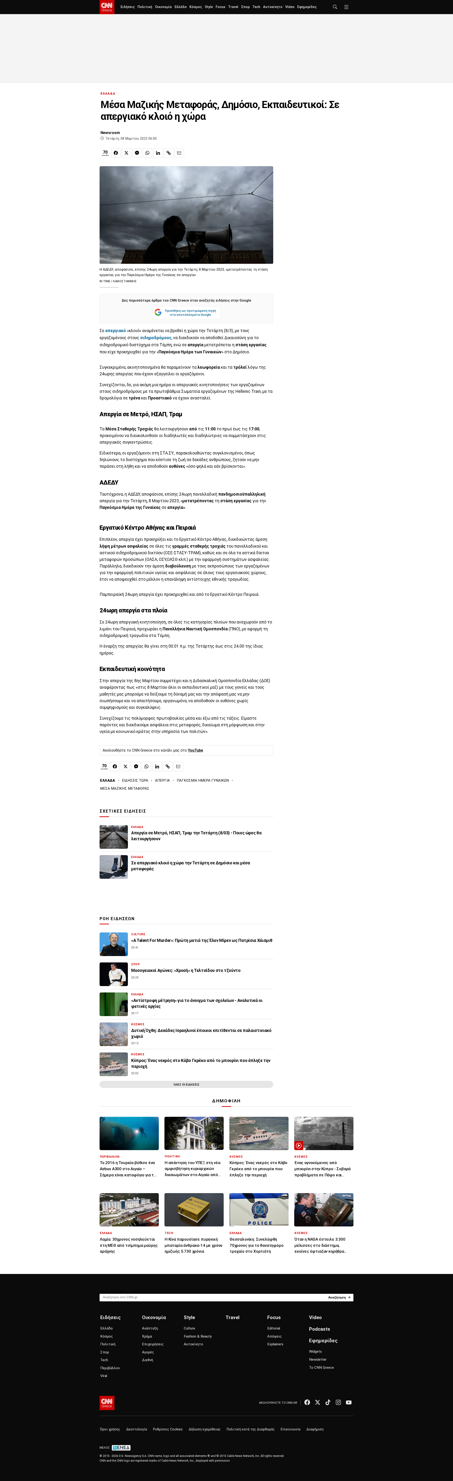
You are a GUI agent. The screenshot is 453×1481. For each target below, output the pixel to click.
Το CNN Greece (321, 1367)
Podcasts (319, 1329)
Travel (233, 7)
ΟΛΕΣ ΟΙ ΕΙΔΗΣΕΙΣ (186, 1084)
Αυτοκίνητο (272, 7)
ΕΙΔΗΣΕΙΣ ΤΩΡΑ (135, 780)
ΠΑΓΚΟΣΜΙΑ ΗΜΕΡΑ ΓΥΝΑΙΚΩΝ (203, 780)
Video (289, 7)
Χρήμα (147, 1336)
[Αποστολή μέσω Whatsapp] (147, 153)
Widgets (315, 1351)
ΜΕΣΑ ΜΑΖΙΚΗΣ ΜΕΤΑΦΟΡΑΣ (124, 788)
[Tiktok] (328, 1402)
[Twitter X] (317, 1402)
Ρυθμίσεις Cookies (168, 1429)
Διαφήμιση (314, 1429)
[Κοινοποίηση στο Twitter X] (126, 153)
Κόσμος (195, 7)
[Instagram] (338, 1402)
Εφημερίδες (307, 7)
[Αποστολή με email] (179, 153)
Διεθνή (147, 1360)
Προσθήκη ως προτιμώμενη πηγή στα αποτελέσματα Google (190, 313)
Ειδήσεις (128, 7)
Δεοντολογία (136, 1429)
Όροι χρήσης (110, 1429)
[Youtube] (349, 1402)
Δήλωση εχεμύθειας (205, 1429)
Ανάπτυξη (150, 1328)
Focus (220, 7)
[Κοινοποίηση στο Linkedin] (158, 153)
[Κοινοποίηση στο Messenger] (137, 153)
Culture (189, 1328)
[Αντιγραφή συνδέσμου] (168, 153)
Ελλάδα (181, 7)
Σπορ (245, 7)
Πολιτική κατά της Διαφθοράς (251, 1429)
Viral (103, 1376)
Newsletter (318, 1359)
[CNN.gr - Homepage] (107, 7)
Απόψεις (274, 1336)
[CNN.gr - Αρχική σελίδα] (107, 1403)
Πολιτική (145, 7)
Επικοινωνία (290, 1429)
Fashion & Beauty (198, 1336)
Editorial (273, 1328)
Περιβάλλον (110, 1368)
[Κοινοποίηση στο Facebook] (116, 153)
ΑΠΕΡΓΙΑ (162, 780)
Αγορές (148, 1352)
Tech (256, 7)
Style (209, 7)
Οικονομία (163, 7)
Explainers (275, 1344)
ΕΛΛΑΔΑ (108, 93)
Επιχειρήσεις (153, 1344)
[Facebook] (307, 1402)
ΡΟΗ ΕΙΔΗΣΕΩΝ (117, 918)
